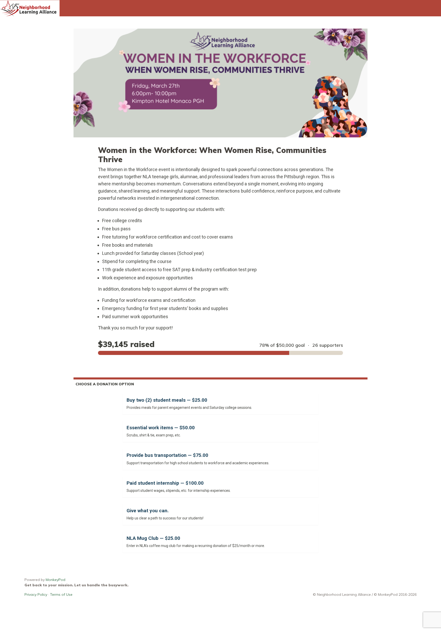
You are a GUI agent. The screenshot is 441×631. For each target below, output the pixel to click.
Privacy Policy (35, 594)
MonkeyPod (55, 579)
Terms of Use (61, 594)
